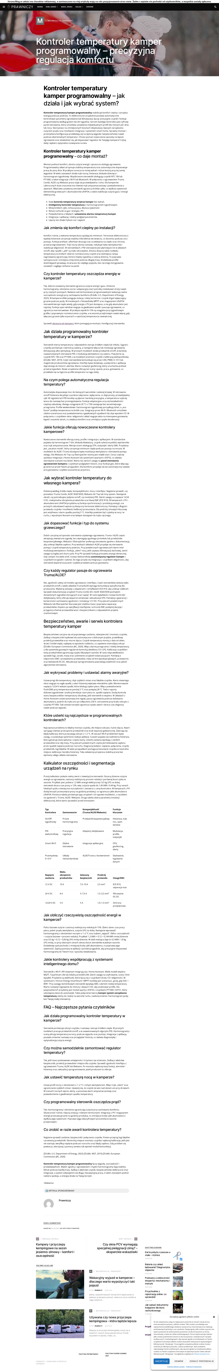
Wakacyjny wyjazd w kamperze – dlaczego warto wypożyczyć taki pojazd (112, 1281)
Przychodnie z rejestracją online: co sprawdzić (155, 1294)
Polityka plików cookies (176, 1366)
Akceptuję (161, 1361)
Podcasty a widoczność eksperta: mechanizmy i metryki (157, 1281)
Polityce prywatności (201, 1354)
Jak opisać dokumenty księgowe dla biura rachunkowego (156, 1308)
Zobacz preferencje (202, 1361)
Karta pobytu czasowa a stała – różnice (157, 1253)
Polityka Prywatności (194, 1366)
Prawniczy (45, 69)
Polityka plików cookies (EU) (115, 1355)
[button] (214, 1316)
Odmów (179, 1361)
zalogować (55, 1228)
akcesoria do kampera (63, 323)
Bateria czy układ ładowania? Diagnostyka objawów (157, 1267)
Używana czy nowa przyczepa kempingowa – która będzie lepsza (112, 1319)
